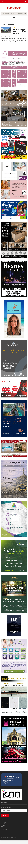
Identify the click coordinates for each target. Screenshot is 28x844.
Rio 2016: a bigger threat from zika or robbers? (19, 31)
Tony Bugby (4, 36)
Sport (14, 27)
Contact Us (3, 821)
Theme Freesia (20, 835)
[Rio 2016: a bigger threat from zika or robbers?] (6, 30)
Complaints (3, 822)
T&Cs (2, 826)
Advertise (3, 825)
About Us (3, 819)
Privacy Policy (4, 829)
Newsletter (3, 823)
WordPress (3, 837)
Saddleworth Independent (6, 835)
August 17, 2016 (11, 36)
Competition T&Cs (5, 828)
